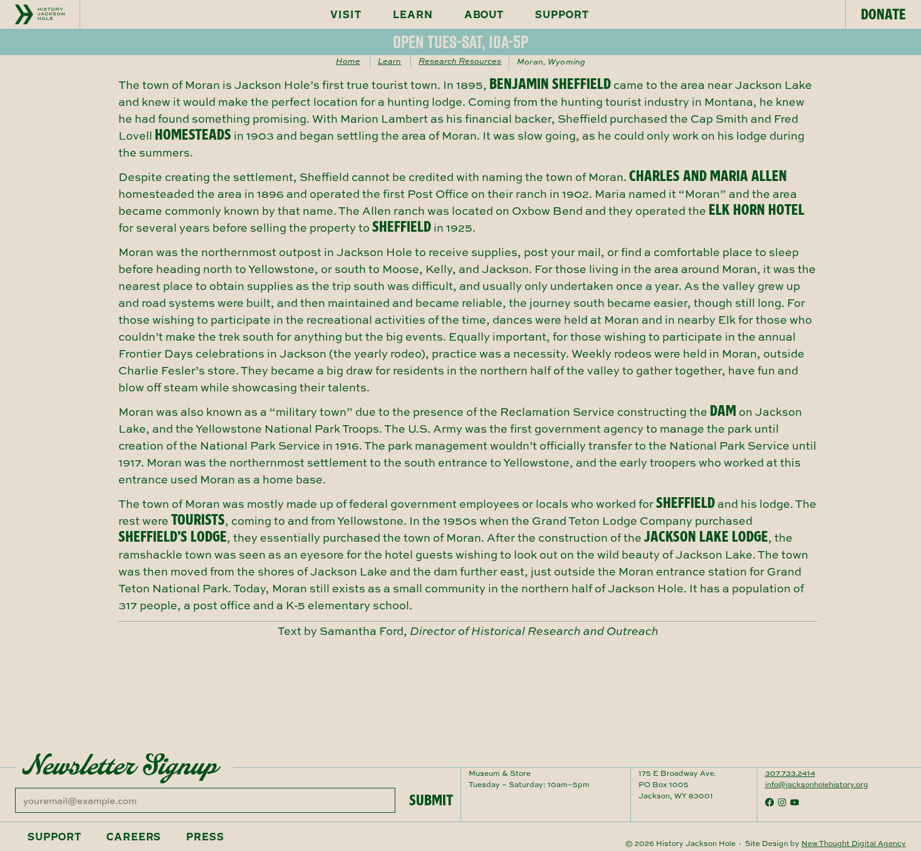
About (484, 14)
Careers (134, 836)
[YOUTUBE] (794, 802)
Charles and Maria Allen (708, 176)
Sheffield (401, 226)
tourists (198, 520)
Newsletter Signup (120, 765)
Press (205, 836)
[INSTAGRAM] (782, 802)
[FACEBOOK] (769, 802)
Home (348, 60)
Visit (346, 14)
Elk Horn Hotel (756, 210)
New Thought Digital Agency (853, 843)
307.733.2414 (790, 773)
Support (562, 14)
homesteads (193, 134)
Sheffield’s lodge (172, 536)
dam (723, 411)
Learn (413, 14)
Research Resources (460, 60)
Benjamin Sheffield (550, 84)
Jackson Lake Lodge (706, 536)
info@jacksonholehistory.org (816, 784)
